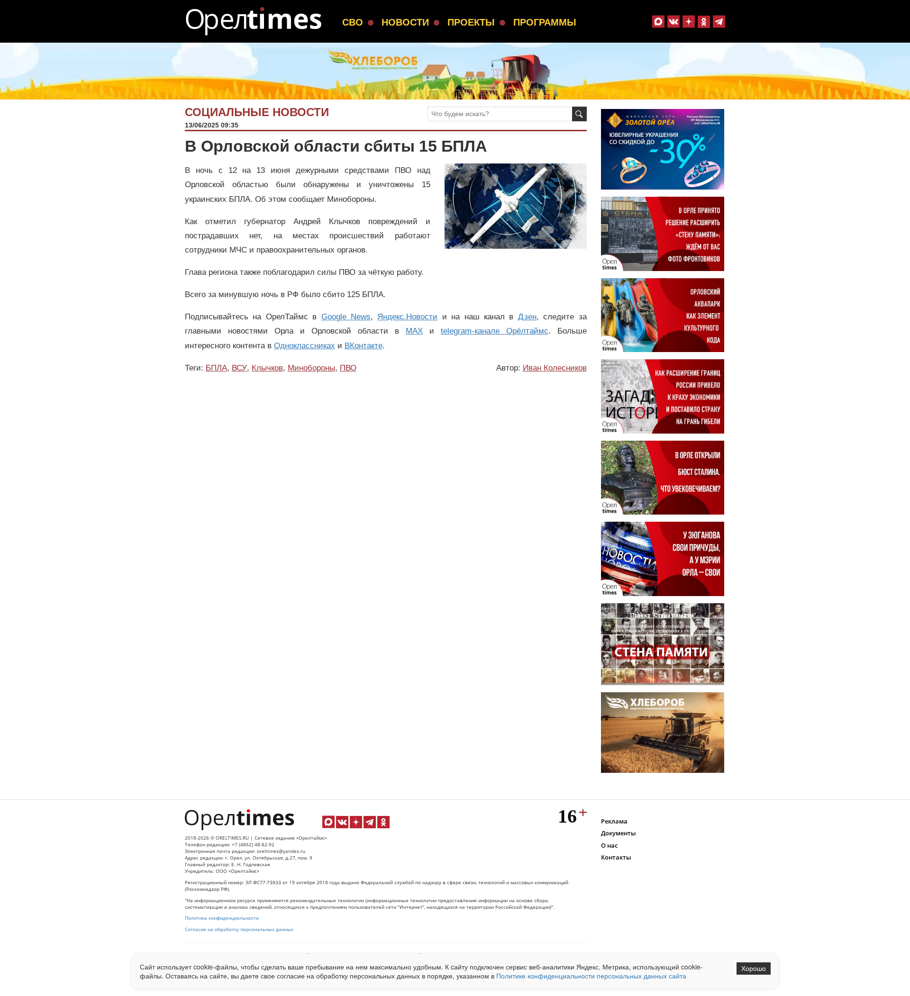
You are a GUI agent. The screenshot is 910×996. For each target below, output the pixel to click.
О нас (609, 845)
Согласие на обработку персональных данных (239, 929)
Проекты (471, 22)
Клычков (267, 367)
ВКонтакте (363, 345)
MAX (414, 330)
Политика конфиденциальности (222, 918)
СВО (352, 22)
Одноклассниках (304, 345)
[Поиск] (579, 114)
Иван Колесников (555, 367)
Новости (405, 22)
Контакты (616, 857)
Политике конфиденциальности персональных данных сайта (591, 975)
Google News (346, 316)
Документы (618, 833)
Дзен (527, 316)
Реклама (614, 821)
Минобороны (311, 367)
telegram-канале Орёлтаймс (494, 330)
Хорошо (753, 968)
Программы (544, 22)
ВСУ (239, 367)
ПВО (348, 367)
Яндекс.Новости (407, 316)
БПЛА (216, 367)
